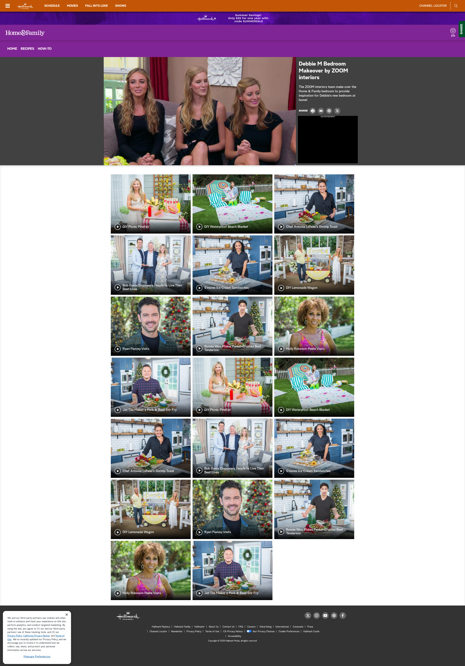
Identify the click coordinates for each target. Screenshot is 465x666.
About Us (214, 627)
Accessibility (234, 636)
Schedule (52, 5)
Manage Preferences (37, 656)
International (282, 627)
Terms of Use (212, 631)
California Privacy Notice (36, 636)
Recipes (27, 48)
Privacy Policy (194, 631)
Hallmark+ (199, 627)
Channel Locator (433, 5)
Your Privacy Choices (263, 631)
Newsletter (177, 631)
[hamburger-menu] (7, 6)
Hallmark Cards (311, 631)
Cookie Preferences (289, 631)
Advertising (266, 627)
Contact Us (228, 627)
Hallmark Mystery (161, 627)
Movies (72, 5)
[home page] (25, 6)
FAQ (240, 627)
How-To (45, 48)
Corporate (298, 627)
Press (310, 627)
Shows (120, 5)
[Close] (67, 614)
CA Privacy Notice (233, 631)
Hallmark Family (182, 627)
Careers (251, 627)
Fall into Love (96, 5)
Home (12, 48)
